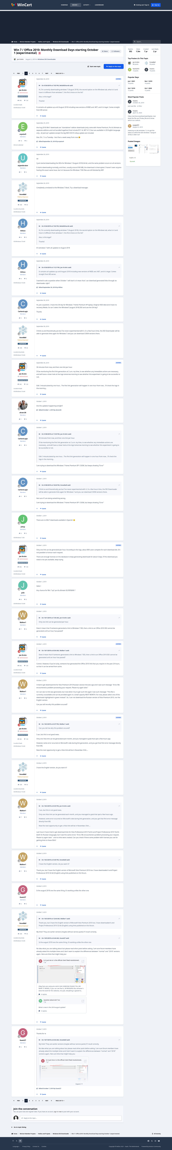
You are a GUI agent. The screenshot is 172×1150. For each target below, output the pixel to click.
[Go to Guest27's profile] (23, 889)
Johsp (23, 527)
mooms (152, 69)
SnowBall (22, 194)
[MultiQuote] (37, 116)
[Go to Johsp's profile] (23, 519)
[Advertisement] (86, 25)
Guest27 (23, 897)
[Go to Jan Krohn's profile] (15, 59)
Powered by (151, 1146)
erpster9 (23, 134)
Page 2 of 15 (59, 73)
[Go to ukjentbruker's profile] (23, 158)
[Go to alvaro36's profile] (23, 405)
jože (22, 593)
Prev (18, 73)
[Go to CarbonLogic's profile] (23, 304)
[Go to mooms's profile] (146, 69)
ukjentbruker (23, 166)
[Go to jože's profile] (23, 585)
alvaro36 (23, 413)
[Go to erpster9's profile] (23, 126)
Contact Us (36, 1146)
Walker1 (23, 622)
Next (46, 73)
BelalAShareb (64, 85)
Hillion (22, 231)
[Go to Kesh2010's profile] (129, 69)
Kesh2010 (136, 69)
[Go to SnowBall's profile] (23, 187)
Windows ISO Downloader (47, 59)
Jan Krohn (20, 59)
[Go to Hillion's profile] (23, 223)
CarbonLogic (23, 311)
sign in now (58, 1112)
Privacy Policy (26, 1146)
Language (16, 1146)
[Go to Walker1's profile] (23, 615)
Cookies (44, 1146)
